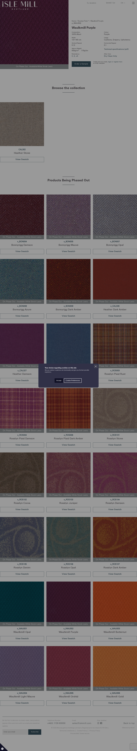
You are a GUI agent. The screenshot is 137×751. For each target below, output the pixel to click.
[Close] (96, 366)
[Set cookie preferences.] (4, 747)
